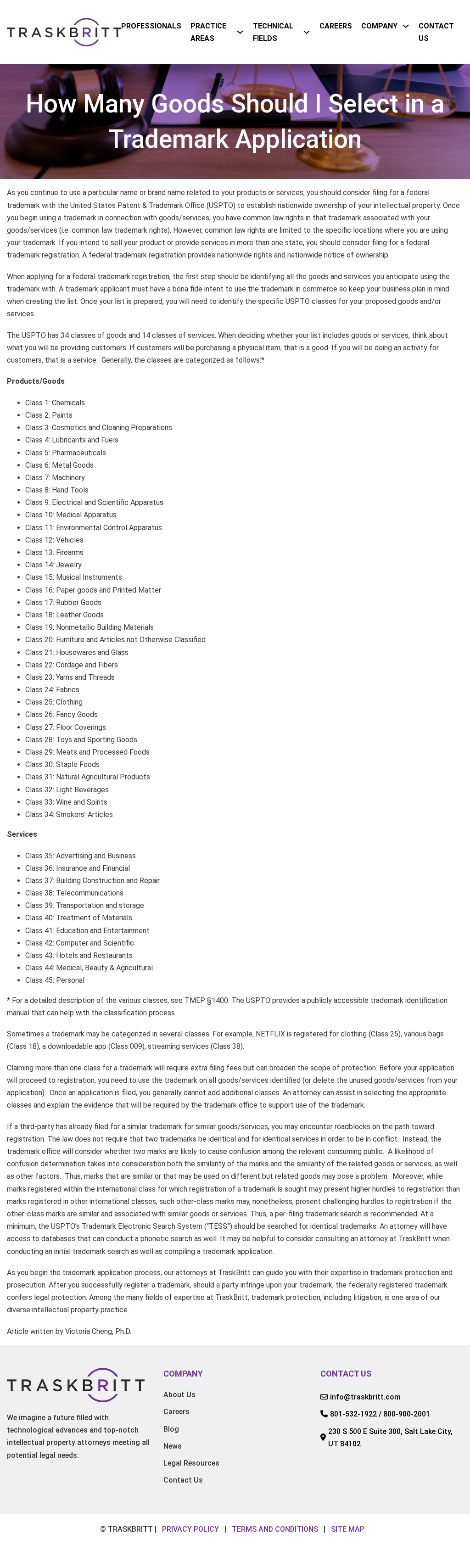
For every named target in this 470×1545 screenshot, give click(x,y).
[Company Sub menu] (405, 26)
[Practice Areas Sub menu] (240, 32)
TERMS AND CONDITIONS (275, 1529)
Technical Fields (273, 32)
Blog (171, 1429)
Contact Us (436, 32)
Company (379, 26)
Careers (335, 26)
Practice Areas (208, 32)
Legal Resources (191, 1463)
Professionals (151, 26)
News (172, 1446)
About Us (179, 1394)
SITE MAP (347, 1529)
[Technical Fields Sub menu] (306, 32)
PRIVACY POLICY (190, 1529)
